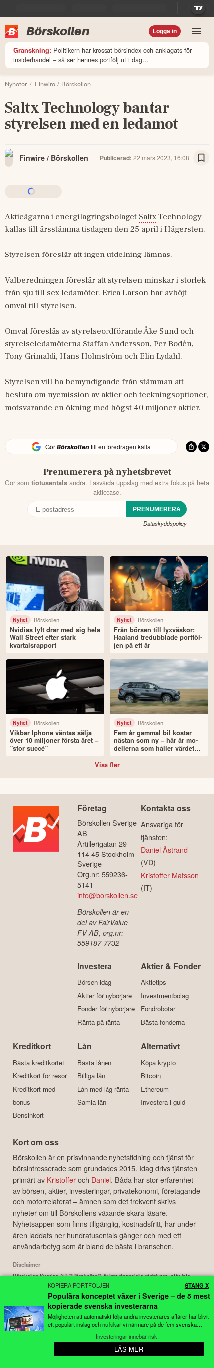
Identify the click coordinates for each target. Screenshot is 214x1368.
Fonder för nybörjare (106, 1008)
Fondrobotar (158, 1008)
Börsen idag (94, 982)
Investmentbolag (165, 995)
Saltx (147, 216)
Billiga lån (91, 1075)
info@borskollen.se (107, 895)
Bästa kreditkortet (38, 1062)
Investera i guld (163, 1102)
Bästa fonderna (163, 1021)
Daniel (101, 1179)
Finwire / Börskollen (53, 158)
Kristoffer (61, 1179)
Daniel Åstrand (164, 849)
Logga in (165, 31)
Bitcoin (151, 1075)
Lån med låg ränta (103, 1089)
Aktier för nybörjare (104, 995)
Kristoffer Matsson (170, 875)
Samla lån (91, 1102)
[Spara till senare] (201, 158)
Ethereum (155, 1089)
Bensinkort (28, 1115)
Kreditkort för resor (40, 1075)
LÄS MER (128, 1349)
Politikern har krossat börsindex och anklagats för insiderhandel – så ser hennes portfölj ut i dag (102, 54)
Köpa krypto (158, 1062)
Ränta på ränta (98, 1021)
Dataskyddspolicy (165, 523)
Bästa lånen (94, 1062)
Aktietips (153, 982)
